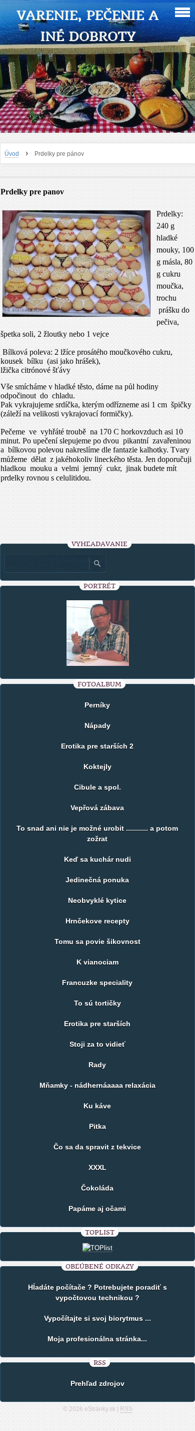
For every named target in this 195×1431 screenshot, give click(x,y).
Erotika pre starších (97, 1024)
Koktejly (98, 767)
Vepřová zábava (97, 808)
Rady (97, 1065)
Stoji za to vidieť (98, 1044)
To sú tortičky (97, 1003)
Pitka (97, 1126)
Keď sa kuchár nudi (97, 859)
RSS (126, 1408)
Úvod (11, 153)
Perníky (97, 705)
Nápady (97, 726)
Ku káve (97, 1106)
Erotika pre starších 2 (97, 746)
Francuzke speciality (97, 983)
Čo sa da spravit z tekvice (97, 1147)
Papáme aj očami (97, 1209)
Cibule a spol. (97, 787)
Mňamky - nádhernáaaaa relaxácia (98, 1085)
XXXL (97, 1167)
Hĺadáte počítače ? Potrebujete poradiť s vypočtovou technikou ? (97, 1292)
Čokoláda (97, 1188)
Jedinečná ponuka (97, 880)
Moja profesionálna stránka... (97, 1339)
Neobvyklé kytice (97, 900)
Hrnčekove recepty (98, 921)
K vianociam (97, 962)
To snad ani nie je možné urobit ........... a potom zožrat (97, 833)
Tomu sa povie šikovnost (97, 941)
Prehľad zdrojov (97, 1383)
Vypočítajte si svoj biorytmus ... (97, 1318)
